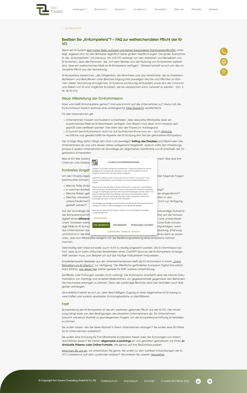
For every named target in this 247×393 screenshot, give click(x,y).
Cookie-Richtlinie (114, 231)
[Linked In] (198, 381)
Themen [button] (119, 9)
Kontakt (149, 381)
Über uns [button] (179, 9)
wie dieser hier (88, 269)
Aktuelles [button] (196, 9)
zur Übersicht (73, 28)
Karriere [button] (213, 9)
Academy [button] (139, 9)
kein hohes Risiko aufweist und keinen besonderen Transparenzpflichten (131, 50)
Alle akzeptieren (101, 225)
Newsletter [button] (160, 9)
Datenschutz (125, 231)
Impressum (136, 231)
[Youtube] (209, 381)
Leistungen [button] (79, 9)
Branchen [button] (100, 9)
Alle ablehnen (120, 225)
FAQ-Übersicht (135, 108)
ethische (166, 131)
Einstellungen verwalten (142, 225)
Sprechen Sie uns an (74, 351)
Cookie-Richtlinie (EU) (175, 381)
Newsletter (157, 355)
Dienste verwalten (100, 218)
